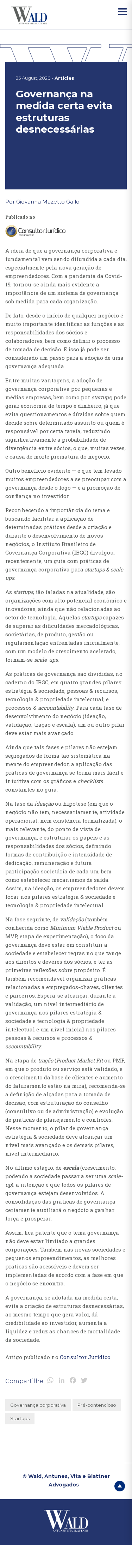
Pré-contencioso (96, 1405)
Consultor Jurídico (85, 1357)
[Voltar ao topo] (119, 1485)
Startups (20, 1418)
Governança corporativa (38, 1405)
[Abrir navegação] (122, 12)
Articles (64, 78)
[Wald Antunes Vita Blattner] (30, 15)
